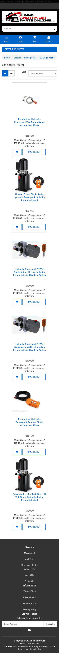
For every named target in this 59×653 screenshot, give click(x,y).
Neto (39, 649)
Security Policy (29, 609)
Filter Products (14, 49)
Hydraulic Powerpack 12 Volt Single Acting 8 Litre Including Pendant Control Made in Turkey (29, 347)
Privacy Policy (29, 597)
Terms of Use (29, 591)
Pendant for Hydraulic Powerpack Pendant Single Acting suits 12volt (29, 422)
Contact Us (30, 581)
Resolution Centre (29, 565)
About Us (29, 575)
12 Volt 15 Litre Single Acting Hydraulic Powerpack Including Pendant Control (29, 197)
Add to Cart (35, 152)
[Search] (54, 29)
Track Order (29, 559)
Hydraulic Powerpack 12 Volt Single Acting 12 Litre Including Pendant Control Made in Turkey (29, 272)
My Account (29, 553)
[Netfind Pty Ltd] (29, 16)
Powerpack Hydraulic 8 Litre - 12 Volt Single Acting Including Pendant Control (29, 497)
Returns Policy (29, 603)
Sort (24, 72)
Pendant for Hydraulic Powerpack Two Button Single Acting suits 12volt (29, 122)
